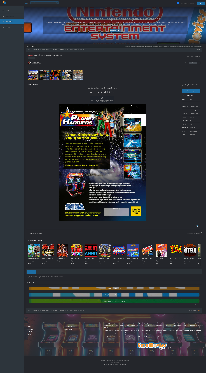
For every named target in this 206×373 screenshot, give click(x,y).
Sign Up (201, 3)
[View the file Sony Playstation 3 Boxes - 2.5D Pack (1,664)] (34, 250)
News (28, 324)
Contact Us (29, 334)
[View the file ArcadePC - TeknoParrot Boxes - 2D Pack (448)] (105, 250)
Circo (203, 41)
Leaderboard (30, 329)
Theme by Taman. (122, 364)
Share (186, 62)
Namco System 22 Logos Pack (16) (123, 258)
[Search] (57, 3)
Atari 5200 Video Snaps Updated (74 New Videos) (177, 46)
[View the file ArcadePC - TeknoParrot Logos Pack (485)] (91, 250)
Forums (29, 326)
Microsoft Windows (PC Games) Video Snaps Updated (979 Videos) (155, 46)
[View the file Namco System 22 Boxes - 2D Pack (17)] (133, 250)
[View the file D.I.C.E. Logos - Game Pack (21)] (176, 250)
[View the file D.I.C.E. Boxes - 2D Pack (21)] (161, 250)
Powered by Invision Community (111, 364)
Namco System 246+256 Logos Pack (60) (82, 258)
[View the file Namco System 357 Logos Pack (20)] (48, 250)
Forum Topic (191, 91)
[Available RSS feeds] (198, 311)
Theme (103, 360)
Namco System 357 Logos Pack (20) (52, 258)
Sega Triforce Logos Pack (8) (150, 258)
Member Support (31, 331)
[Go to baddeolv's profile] (29, 62)
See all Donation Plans (194, 305)
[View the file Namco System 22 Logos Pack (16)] (119, 250)
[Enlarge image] (102, 162)
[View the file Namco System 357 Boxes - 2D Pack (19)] (62, 250)
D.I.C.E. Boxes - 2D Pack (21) (164, 258)
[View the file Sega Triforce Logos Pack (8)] (147, 250)
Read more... (113, 30)
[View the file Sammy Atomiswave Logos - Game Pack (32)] (190, 250)
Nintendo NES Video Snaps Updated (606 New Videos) (108, 46)
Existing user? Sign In (187, 3)
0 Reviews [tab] (31, 272)
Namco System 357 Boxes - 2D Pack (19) (68, 258)
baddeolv (36, 62)
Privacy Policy (111, 360)
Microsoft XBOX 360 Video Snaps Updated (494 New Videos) (130, 46)
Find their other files (36, 63)
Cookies (126, 360)
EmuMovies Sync (68, 329)
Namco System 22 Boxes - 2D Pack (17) (138, 258)
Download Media (68, 326)
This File (33, 2)
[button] (200, 25)
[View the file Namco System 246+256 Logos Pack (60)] (76, 250)
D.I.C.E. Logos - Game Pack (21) (179, 258)
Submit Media (67, 324)
